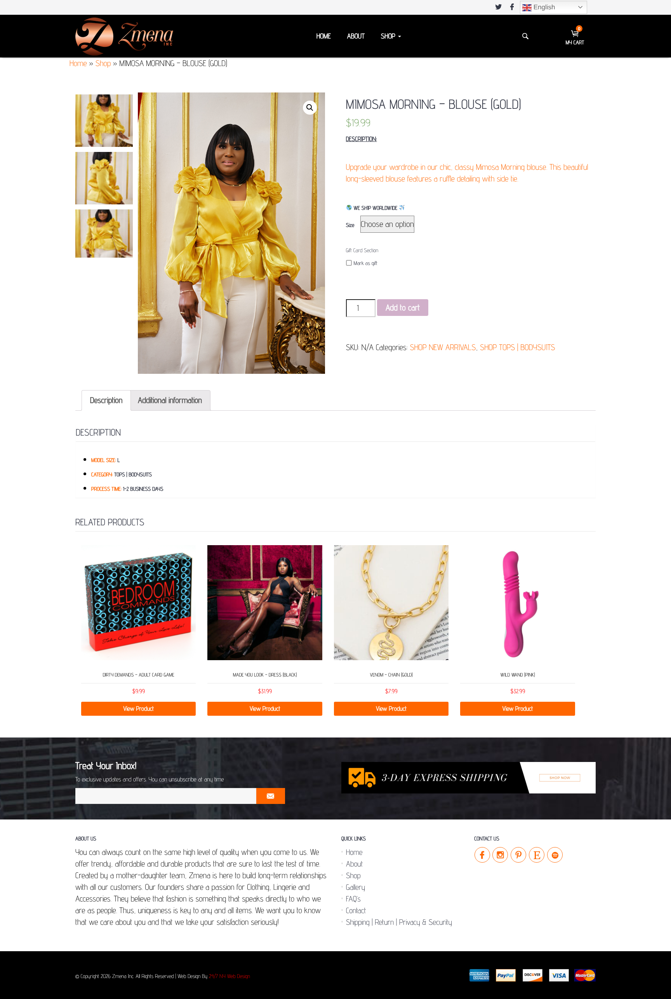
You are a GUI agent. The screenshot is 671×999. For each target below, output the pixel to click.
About (356, 36)
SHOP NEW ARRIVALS (443, 347)
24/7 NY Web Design (229, 976)
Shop (389, 36)
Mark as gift (365, 263)
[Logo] (124, 36)
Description (106, 400)
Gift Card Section (362, 251)
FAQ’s (353, 898)
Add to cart (403, 307)
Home (323, 36)
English (543, 7)
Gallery (355, 887)
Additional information (170, 400)
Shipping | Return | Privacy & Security (399, 922)
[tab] (106, 400)
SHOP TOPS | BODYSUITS (517, 347)
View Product (138, 708)
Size (350, 225)
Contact (356, 910)
